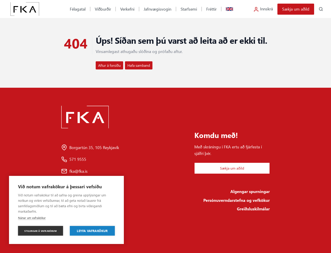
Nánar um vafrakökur (32, 218)
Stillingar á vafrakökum (40, 230)
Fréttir (211, 9)
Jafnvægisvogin (157, 9)
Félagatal (78, 9)
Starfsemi (189, 9)
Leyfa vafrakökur (92, 231)
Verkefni (127, 9)
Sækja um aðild (295, 9)
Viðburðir (103, 9)
